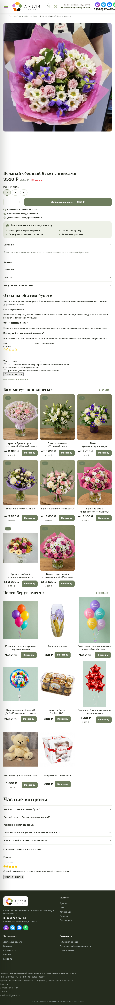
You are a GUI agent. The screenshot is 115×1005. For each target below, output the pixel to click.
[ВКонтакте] (109, 4)
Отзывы (7, 954)
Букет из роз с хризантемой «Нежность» (94, 510)
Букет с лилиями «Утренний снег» (57, 445)
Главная (12, 16)
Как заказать (9, 950)
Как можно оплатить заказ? (19, 824)
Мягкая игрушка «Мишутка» (20, 775)
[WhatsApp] (25, 927)
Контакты (7, 959)
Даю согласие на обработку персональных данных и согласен (36, 366)
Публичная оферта (69, 942)
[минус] (7, 202)
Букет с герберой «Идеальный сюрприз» (20, 576)
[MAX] (97, 4)
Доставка (9, 269)
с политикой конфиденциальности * (21, 367)
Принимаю (33, 370)
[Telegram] (103, 4)
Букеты (20, 16)
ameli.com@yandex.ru (10, 995)
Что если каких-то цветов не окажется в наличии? (32, 832)
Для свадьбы (66, 920)
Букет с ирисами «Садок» (20, 508)
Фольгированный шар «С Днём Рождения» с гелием (20, 712)
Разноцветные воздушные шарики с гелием (20, 648)
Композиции (66, 912)
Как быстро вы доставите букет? (22, 809)
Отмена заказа (67, 950)
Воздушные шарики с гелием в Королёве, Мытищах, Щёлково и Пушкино (94, 648)
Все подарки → (104, 593)
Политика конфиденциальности (75, 946)
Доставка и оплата (12, 942)
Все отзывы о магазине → (16, 379)
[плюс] (19, 202)
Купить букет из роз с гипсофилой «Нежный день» (20, 445)
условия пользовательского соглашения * (39, 370)
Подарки (64, 916)
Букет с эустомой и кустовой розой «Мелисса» (57, 576)
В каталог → (105, 390)
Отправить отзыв (13, 374)
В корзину (29, 453)
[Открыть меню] (5, 6)
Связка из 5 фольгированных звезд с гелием (94, 712)
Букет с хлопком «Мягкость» (57, 508)
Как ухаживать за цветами (18, 285)
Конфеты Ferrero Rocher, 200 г (57, 712)
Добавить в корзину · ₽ (68, 202)
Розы (62, 907)
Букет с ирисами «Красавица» (94, 445)
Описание (9, 244)
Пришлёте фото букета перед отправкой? (27, 817)
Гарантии (7, 946)
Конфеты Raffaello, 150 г (57, 775)
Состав (8, 262)
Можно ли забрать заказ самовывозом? (25, 840)
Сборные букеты (31, 16)
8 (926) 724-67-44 (9, 987)
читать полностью (13, 876)
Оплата (8, 277)
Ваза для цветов (57, 646)
